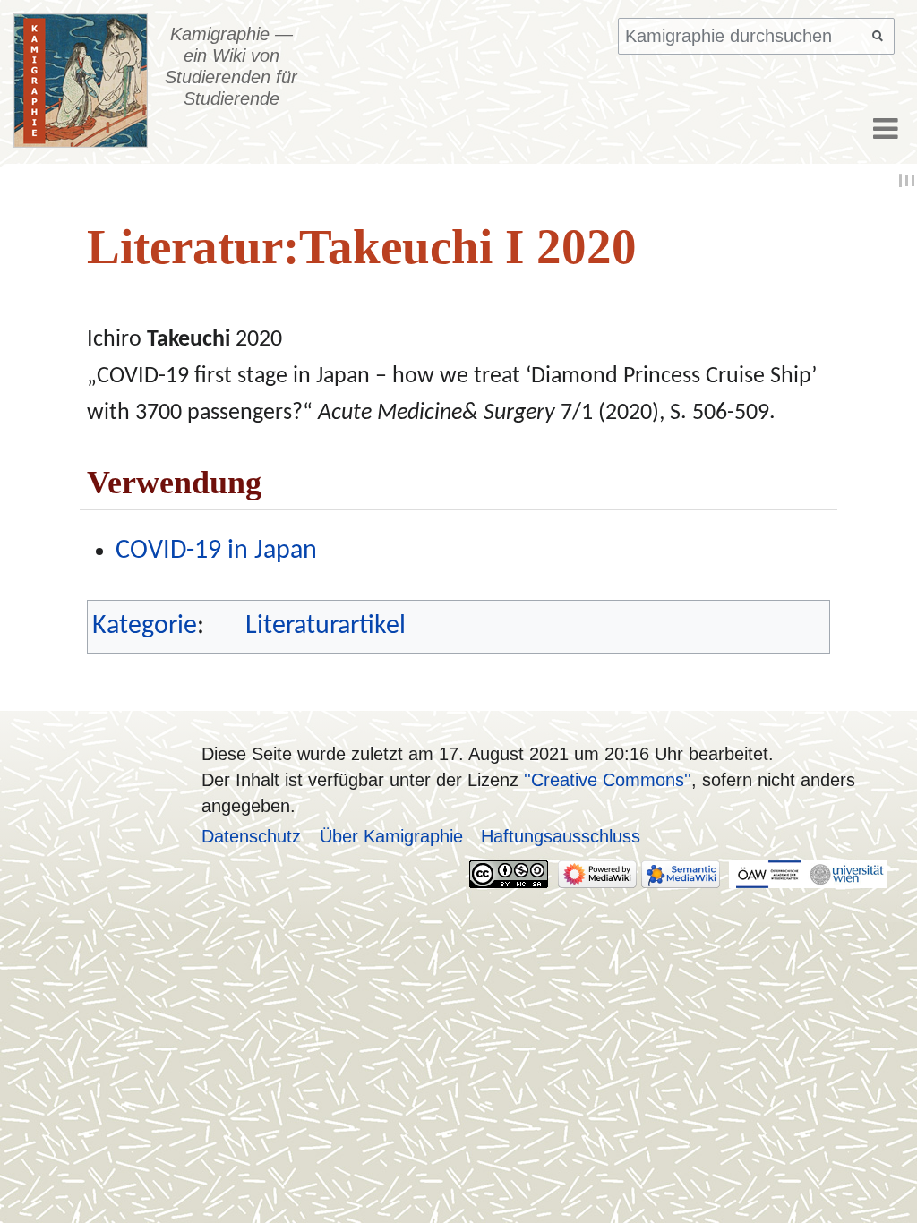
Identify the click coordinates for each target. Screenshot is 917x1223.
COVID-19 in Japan (216, 551)
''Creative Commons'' (607, 779)
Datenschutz (251, 835)
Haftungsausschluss (560, 835)
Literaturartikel (325, 626)
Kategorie (144, 626)
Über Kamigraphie (391, 835)
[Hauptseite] (81, 80)
